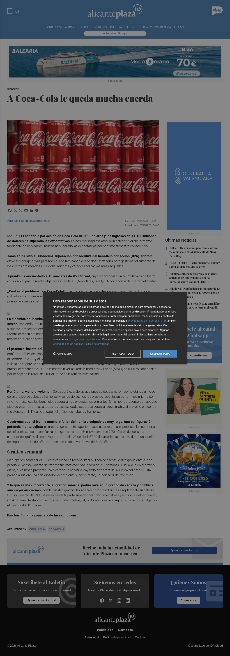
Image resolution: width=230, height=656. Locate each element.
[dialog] (115, 328)
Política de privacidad (96, 343)
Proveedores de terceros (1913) (147, 320)
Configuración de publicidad (85, 339)
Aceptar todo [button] (160, 353)
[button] (63, 354)
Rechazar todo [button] (123, 353)
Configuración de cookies (68, 343)
